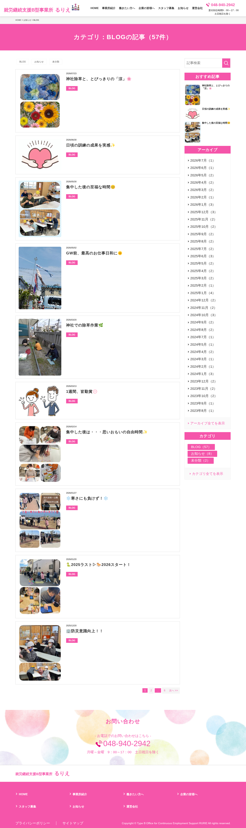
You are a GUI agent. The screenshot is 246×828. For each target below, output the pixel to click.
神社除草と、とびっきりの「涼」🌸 (99, 79)
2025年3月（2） (203, 278)
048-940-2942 (223, 5)
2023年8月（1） (203, 411)
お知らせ (183, 8)
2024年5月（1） (203, 344)
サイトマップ (72, 823)
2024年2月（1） (203, 366)
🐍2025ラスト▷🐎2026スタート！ (98, 564)
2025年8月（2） (203, 241)
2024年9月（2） (203, 322)
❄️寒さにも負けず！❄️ (87, 498)
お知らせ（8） (202, 454)
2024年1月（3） (203, 374)
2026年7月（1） (203, 160)
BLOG (22, 61)
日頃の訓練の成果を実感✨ (91, 145)
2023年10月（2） (204, 396)
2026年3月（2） (203, 190)
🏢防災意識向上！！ (84, 631)
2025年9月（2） (203, 234)
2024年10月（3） (204, 315)
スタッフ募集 (166, 8)
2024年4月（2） (203, 352)
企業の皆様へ (147, 8)
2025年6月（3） (203, 256)
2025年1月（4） (203, 293)
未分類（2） (200, 460)
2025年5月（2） (203, 263)
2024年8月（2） (203, 330)
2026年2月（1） (203, 197)
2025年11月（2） (203, 219)
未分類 (55, 61)
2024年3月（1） (203, 359)
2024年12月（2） (204, 300)
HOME (95, 8)
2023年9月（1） (203, 403)
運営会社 (197, 8)
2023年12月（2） (204, 381)
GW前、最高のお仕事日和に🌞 (94, 253)
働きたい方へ (127, 8)
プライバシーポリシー (32, 823)
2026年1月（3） (203, 204)
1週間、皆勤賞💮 (82, 391)
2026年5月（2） (203, 175)
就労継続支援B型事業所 (37, 10)
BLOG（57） (201, 447)
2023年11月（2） (203, 389)
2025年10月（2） (204, 227)
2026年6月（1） (203, 168)
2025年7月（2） (203, 249)
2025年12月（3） (204, 212)
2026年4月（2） (203, 182)
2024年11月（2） (203, 308)
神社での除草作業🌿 (84, 325)
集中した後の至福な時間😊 (91, 187)
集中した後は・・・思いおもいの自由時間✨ (107, 432)
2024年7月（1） (203, 337)
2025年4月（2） (203, 271)
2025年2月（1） (203, 285)
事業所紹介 (109, 8)
